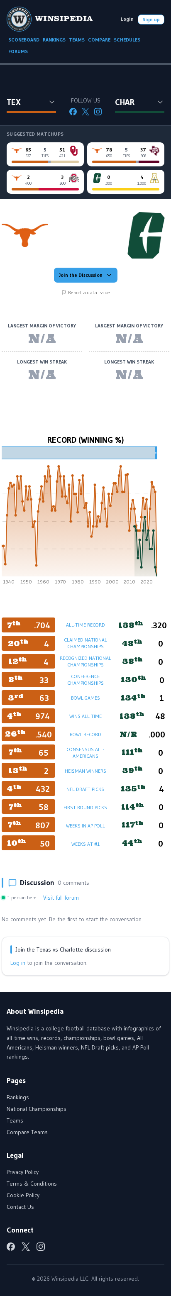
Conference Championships (85, 679)
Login (127, 19)
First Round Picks (85, 807)
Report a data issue (89, 292)
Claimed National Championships (85, 643)
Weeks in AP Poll (85, 826)
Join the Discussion (81, 275)
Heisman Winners (85, 771)
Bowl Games (85, 698)
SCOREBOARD (23, 40)
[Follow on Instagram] (98, 111)
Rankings (18, 1097)
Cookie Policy (23, 1195)
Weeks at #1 (85, 844)
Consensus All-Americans (85, 752)
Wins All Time (85, 716)
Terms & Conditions (32, 1183)
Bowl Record (85, 734)
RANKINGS (54, 40)
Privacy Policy (23, 1172)
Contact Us (20, 1207)
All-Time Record (85, 625)
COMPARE (99, 40)
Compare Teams (27, 1132)
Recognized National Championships (85, 661)
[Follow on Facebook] (73, 111)
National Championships (36, 1109)
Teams (15, 1120)
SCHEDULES (127, 40)
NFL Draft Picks (85, 789)
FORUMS (18, 51)
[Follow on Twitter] (85, 111)
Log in (17, 963)
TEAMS (77, 40)
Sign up (151, 19)
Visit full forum (61, 897)
